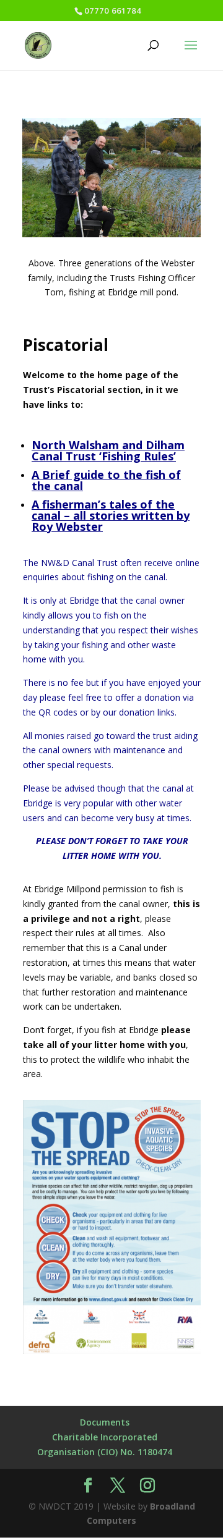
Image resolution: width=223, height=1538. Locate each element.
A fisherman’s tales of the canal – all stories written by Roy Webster (111, 515)
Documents (104, 1422)
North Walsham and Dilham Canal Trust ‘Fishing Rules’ (108, 450)
